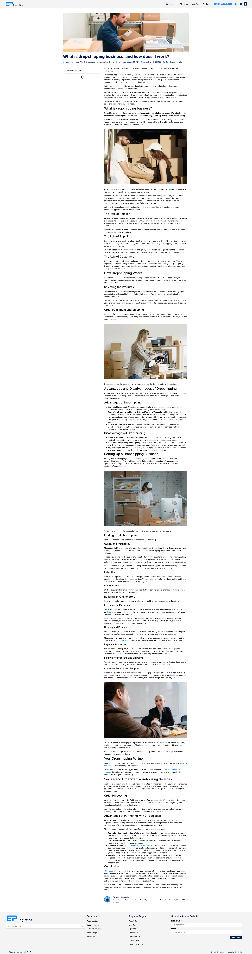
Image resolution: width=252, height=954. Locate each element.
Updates (206, 4)
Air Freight (91, 953)
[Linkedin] (245, 4)
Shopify (110, 628)
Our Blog (195, 4)
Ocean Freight (93, 941)
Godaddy (125, 657)
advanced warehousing (141, 862)
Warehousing (92, 937)
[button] (97, 70)
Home (67, 62)
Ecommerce (75, 62)
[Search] (82, 942)
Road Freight (92, 949)
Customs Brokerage (95, 945)
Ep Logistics (111, 887)
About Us (184, 4)
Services (169, 4)
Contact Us (133, 949)
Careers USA (134, 953)
